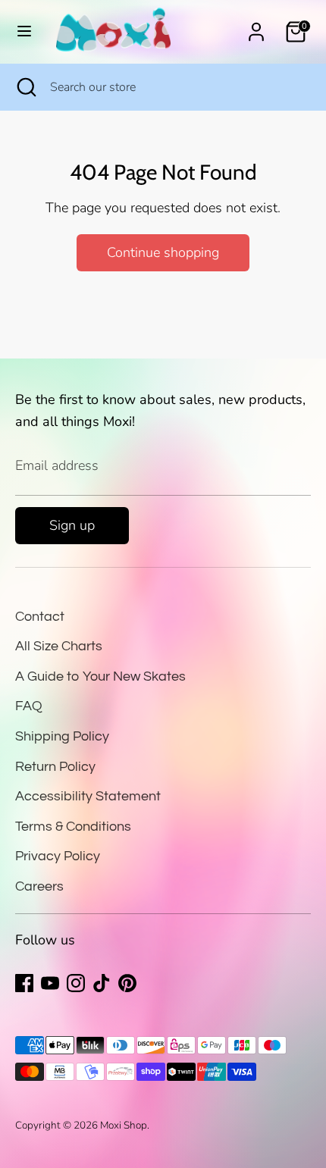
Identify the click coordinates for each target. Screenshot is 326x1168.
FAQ (28, 706)
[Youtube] (50, 983)
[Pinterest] (127, 983)
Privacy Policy (57, 856)
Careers (39, 886)
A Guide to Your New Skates (100, 676)
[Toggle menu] (24, 31)
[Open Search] (25, 87)
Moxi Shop (123, 1125)
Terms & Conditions (73, 826)
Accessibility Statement (88, 796)
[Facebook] (24, 983)
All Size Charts (58, 646)
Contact (39, 616)
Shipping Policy (62, 736)
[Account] (256, 27)
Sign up (72, 525)
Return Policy (55, 766)
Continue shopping (163, 252)
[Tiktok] (101, 983)
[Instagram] (76, 983)
